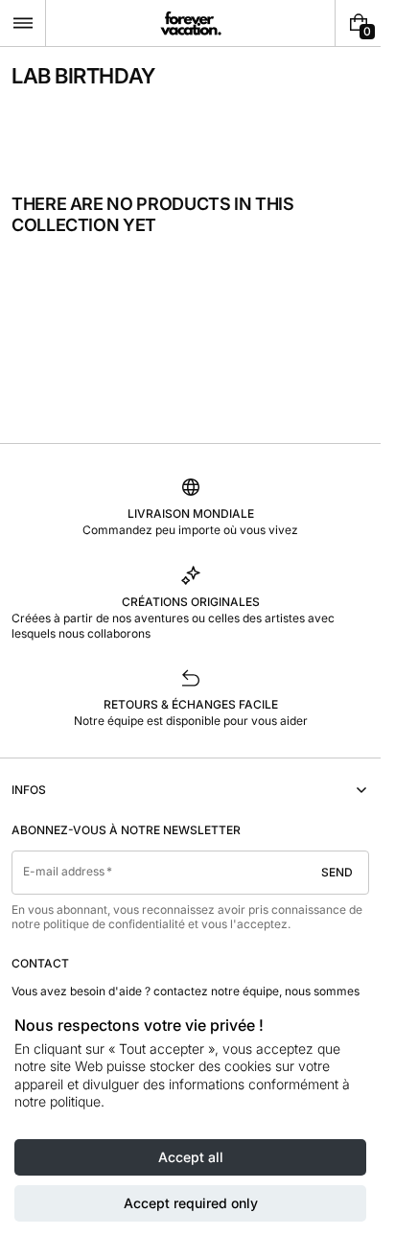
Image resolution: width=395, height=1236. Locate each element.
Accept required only (191, 1203)
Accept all (190, 1157)
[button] (22, 23)
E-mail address (64, 871)
